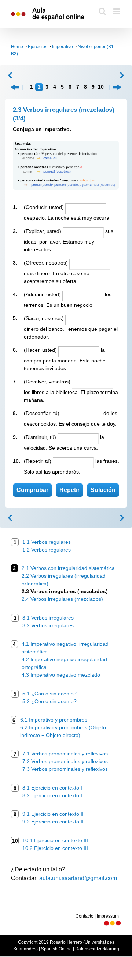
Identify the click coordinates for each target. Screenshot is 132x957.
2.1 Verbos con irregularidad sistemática (68, 568)
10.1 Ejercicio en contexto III (55, 840)
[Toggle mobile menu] (117, 11)
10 (101, 87)
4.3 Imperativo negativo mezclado (61, 675)
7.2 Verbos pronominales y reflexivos (65, 761)
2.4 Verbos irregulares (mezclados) (62, 599)
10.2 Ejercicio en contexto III (55, 848)
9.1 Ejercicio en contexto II (53, 814)
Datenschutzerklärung (97, 948)
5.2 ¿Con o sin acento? (49, 701)
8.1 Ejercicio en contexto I (52, 788)
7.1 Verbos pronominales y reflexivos (65, 753)
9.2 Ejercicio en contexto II (53, 822)
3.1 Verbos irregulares (48, 618)
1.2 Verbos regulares (46, 550)
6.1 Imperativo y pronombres (53, 720)
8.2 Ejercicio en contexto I (52, 795)
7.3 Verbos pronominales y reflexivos (65, 769)
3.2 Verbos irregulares (48, 625)
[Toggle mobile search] (102, 11)
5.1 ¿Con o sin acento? (49, 694)
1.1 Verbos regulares (46, 542)
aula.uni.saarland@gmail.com (78, 878)
